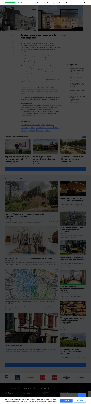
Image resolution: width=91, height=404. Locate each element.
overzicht (28, 401)
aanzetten (55, 401)
